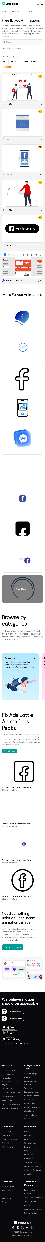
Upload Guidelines (31, 1213)
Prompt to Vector (31, 1092)
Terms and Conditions (33, 1197)
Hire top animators (13, 947)
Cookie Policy (30, 1205)
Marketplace (7, 1100)
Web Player (29, 1088)
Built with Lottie (8, 1143)
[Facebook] (13, 1227)
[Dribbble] (31, 1227)
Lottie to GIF (29, 1103)
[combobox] (15, 62)
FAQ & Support (30, 1151)
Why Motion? (7, 1147)
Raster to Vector (31, 1096)
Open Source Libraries (33, 1119)
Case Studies (7, 1131)
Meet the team (8, 1198)
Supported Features (33, 1166)
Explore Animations (10, 1108)
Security (27, 1194)
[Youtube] (27, 1227)
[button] (22, 42)
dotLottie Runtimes (32, 1170)
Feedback (6, 1190)
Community (29, 1158)
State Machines (31, 1162)
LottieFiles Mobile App (11, 1092)
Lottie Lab (28, 1154)
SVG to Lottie (30, 1099)
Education (28, 1135)
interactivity (7, 48)
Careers (5, 1202)
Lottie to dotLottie (32, 1107)
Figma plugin (7, 1078)
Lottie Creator (8, 1074)
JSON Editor (29, 1111)
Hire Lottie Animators (11, 1104)
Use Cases (6, 1135)
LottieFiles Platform (10, 1070)
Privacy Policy (30, 1190)
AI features (29, 1174)
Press (4, 1194)
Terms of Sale (30, 1201)
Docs (26, 1131)
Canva (27, 1077)
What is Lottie (30, 1143)
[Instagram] (17, 1227)
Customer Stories (9, 1139)
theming (18, 48)
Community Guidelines (33, 1209)
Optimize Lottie (30, 1115)
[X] (22, 1227)
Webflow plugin (30, 1073)
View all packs (9, 751)
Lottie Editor (7, 1088)
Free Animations (8, 1096)
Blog (26, 1139)
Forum (27, 1147)
